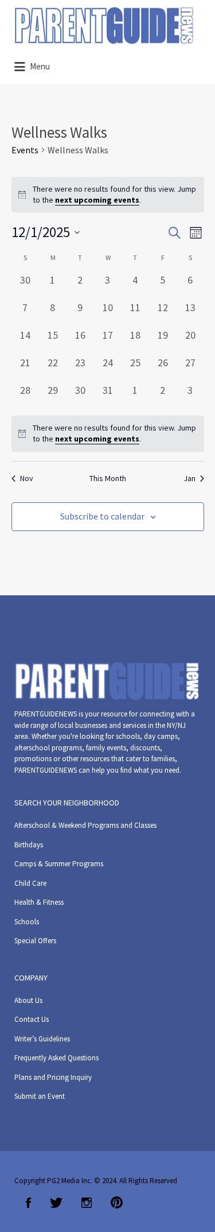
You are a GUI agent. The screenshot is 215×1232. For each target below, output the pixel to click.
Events (24, 150)
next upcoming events (97, 200)
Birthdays (28, 845)
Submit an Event (39, 1096)
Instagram (86, 1203)
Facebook (28, 1203)
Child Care (30, 883)
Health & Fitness (39, 902)
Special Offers (35, 941)
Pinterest (116, 1203)
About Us (28, 1000)
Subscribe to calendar (102, 516)
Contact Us (31, 1019)
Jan (189, 478)
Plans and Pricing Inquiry (53, 1077)
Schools (26, 922)
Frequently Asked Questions (56, 1058)
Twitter (56, 1203)
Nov (26, 478)
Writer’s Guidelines (42, 1039)
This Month (107, 478)
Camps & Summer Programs (58, 864)
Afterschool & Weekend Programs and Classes (85, 825)
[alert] (107, 434)
